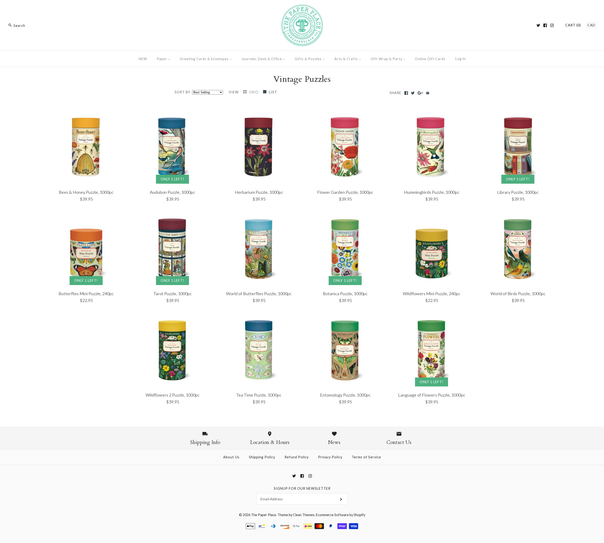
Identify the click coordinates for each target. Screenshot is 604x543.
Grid (254, 92)
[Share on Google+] (420, 93)
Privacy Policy (330, 457)
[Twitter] (538, 25)
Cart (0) (573, 25)
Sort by (182, 92)
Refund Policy (297, 457)
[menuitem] (143, 59)
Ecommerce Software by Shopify (340, 515)
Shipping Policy (262, 457)
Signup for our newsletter (302, 488)
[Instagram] (552, 25)
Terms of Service (366, 457)
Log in (460, 59)
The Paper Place (263, 515)
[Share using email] (427, 93)
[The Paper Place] (302, 8)
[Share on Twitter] (413, 93)
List (273, 92)
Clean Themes (304, 515)
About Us (231, 457)
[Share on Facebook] (406, 93)
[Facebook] (545, 25)
